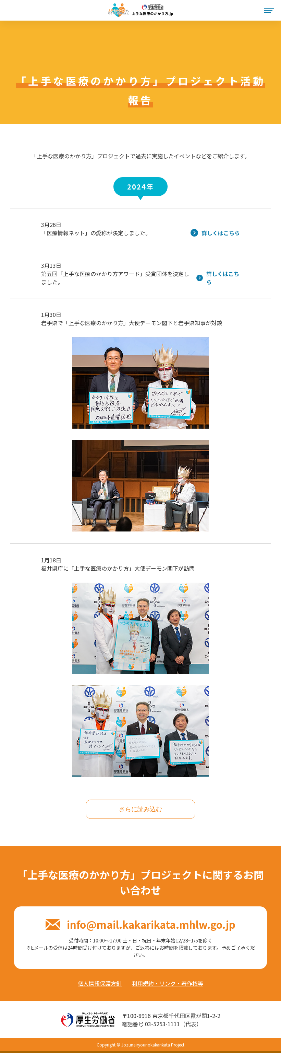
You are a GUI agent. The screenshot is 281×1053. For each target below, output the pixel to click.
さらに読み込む (140, 809)
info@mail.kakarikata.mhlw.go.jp (151, 924)
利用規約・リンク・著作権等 (167, 983)
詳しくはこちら (220, 233)
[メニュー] (269, 10)
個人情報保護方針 (100, 983)
